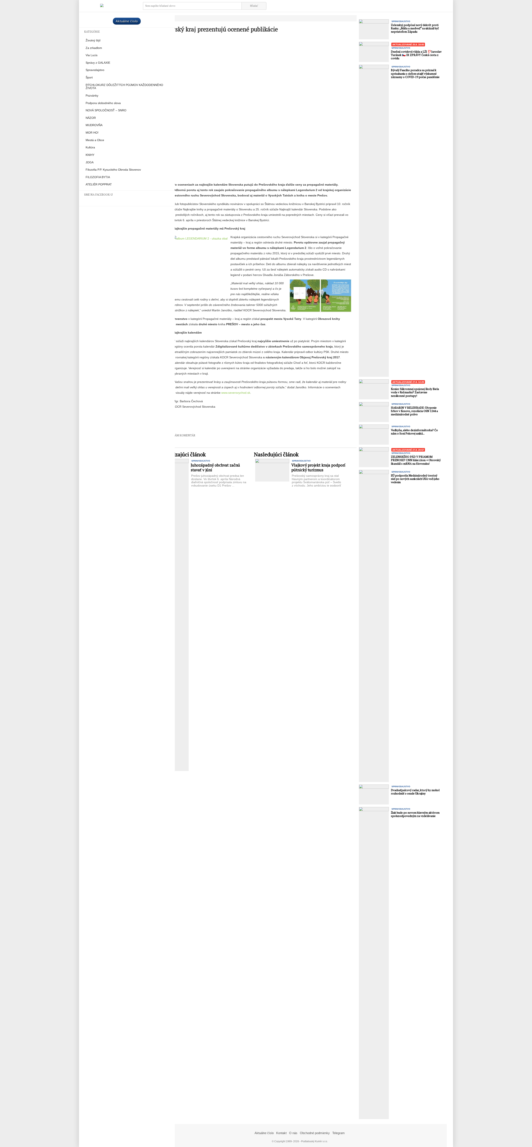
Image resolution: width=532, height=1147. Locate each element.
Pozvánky (92, 95)
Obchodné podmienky (315, 1133)
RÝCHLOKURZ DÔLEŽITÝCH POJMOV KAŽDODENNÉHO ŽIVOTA (124, 86)
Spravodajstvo (95, 70)
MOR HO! (92, 132)
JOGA (90, 162)
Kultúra (90, 147)
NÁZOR (91, 117)
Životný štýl (93, 40)
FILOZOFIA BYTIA (98, 177)
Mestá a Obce (95, 140)
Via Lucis (91, 55)
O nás (293, 1133)
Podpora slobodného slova (103, 103)
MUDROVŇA (94, 125)
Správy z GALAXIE (98, 62)
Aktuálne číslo (127, 21)
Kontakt (281, 1133)
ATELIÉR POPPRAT (99, 184)
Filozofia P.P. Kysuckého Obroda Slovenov (113, 169)
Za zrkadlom (94, 48)
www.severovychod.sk (235, 392)
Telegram (338, 1133)
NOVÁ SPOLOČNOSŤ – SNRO (106, 110)
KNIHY (90, 154)
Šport (89, 77)
